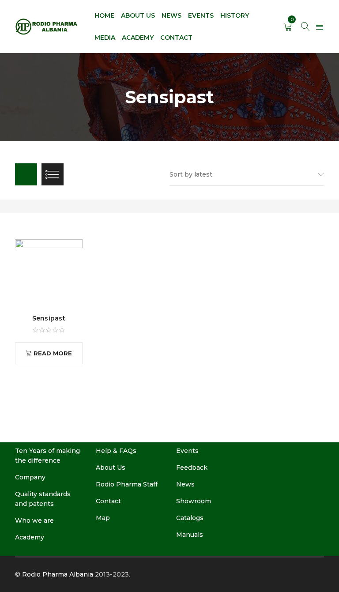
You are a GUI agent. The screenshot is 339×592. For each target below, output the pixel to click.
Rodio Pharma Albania (57, 574)
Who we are (34, 520)
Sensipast (48, 318)
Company (30, 477)
